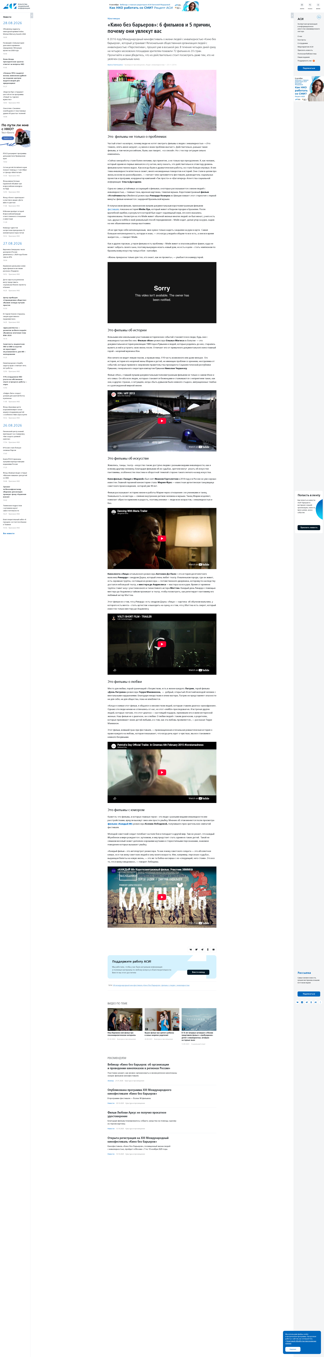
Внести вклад (198, 972)
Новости (111, 1103)
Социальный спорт (198, 1044)
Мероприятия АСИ (305, 47)
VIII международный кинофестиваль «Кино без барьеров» (136, 985)
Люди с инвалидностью (155, 65)
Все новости (8, 533)
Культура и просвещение (135, 65)
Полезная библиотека (307, 54)
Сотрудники (303, 43)
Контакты (302, 40)
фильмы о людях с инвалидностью (175, 985)
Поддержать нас (305, 61)
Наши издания (304, 57)
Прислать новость (305, 50)
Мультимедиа (114, 18)
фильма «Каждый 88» (120, 824)
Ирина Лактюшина (115, 65)
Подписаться (309, 68)
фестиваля (113, 209)
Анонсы (111, 1081)
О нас (300, 36)
